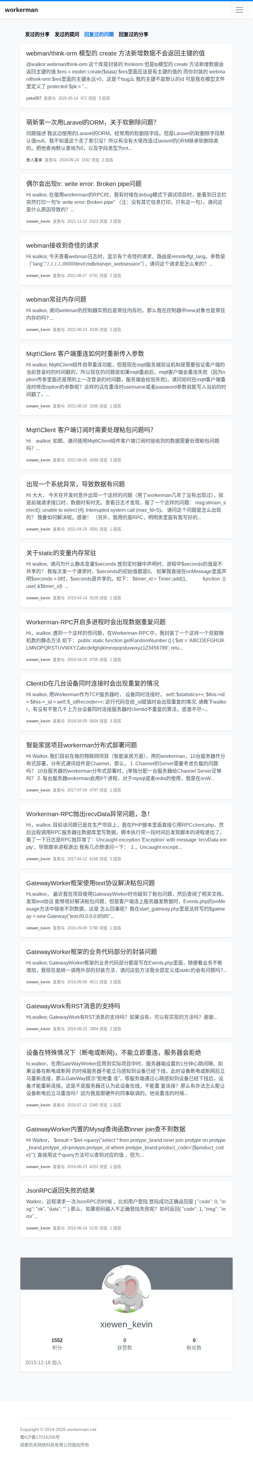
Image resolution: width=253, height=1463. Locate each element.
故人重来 (34, 160)
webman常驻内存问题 (56, 299)
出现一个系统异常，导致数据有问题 (75, 484)
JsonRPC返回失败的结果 (60, 1190)
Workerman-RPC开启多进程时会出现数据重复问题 (96, 622)
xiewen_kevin (38, 221)
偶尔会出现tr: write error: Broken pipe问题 (84, 183)
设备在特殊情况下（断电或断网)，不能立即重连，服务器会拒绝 (113, 1052)
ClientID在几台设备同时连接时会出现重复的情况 (92, 683)
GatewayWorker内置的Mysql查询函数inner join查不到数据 (105, 1129)
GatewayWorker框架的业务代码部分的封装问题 (91, 951)
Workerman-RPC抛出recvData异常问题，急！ (89, 814)
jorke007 (33, 98)
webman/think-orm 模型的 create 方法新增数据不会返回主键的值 (115, 53)
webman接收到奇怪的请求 (62, 245)
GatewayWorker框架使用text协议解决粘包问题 (90, 883)
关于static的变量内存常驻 (61, 553)
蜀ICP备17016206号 (40, 1437)
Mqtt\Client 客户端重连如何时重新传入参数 (85, 353)
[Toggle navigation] (239, 10)
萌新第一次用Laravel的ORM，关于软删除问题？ (93, 122)
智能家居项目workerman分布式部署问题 (81, 745)
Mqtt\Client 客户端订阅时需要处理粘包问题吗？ (91, 430)
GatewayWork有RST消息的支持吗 (73, 1006)
